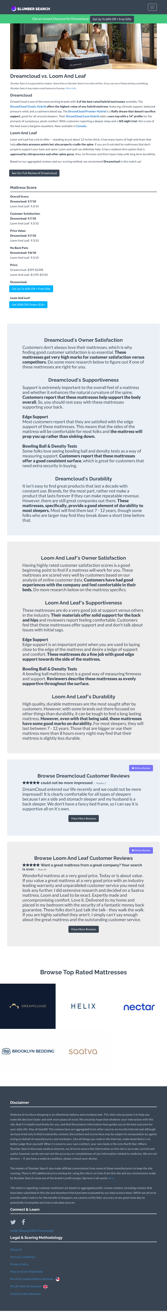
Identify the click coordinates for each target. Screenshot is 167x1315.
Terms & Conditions (22, 1257)
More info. (71, 88)
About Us (16, 1249)
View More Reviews (83, 818)
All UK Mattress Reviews (26, 1286)
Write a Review (142, 768)
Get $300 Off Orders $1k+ (28, 304)
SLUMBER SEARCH (33, 9)
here (111, 1178)
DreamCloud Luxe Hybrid (82, 116)
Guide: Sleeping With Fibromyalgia (32, 1230)
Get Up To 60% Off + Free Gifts (112, 19)
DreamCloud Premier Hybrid (87, 111)
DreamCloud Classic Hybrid (28, 106)
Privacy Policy (19, 1264)
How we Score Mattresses (26, 1271)
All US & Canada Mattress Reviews (32, 1279)
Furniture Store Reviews (25, 1293)
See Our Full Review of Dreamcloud (34, 173)
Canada (81, 126)
